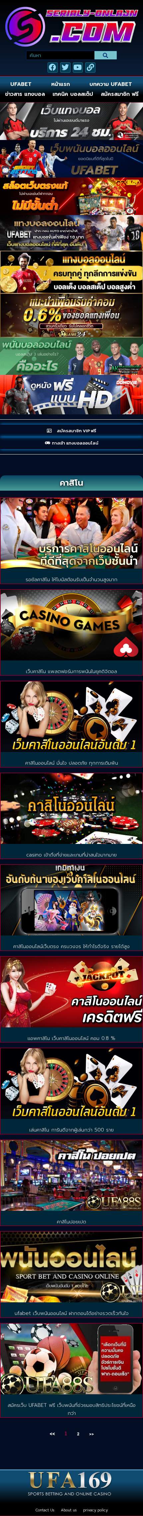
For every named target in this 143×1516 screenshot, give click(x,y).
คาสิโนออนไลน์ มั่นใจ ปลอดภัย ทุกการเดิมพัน (71, 763)
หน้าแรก (60, 84)
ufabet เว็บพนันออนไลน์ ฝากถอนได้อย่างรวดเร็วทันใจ (72, 1313)
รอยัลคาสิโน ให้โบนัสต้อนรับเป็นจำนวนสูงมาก (71, 579)
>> (91, 1434)
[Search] (105, 55)
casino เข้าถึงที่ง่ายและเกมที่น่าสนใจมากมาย (71, 855)
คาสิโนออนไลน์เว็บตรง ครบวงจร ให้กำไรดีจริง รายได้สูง (71, 946)
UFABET (21, 84)
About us (68, 1510)
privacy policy (95, 1510)
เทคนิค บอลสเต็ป (73, 94)
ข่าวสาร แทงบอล (25, 94)
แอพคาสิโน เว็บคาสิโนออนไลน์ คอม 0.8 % (71, 1038)
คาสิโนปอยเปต (71, 1221)
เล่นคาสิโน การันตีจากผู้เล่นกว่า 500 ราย (71, 1130)
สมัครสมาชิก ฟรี (120, 94)
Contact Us (45, 1510)
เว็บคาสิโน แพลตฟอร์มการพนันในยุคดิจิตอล (71, 671)
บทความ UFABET (110, 84)
